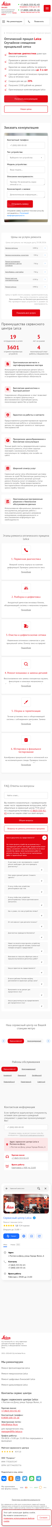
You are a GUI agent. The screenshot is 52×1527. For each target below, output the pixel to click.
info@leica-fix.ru (9, 1424)
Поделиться (4, 1478)
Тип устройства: (15, 152)
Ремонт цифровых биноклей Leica (18, 1379)
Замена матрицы (11, 248)
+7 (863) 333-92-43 (30, 4)
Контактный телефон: (18, 139)
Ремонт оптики (10, 287)
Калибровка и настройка (14, 272)
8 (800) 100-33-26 (10, 1417)
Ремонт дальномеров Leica (14, 1384)
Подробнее (26, 572)
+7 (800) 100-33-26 (30, 10)
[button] (3, 1041)
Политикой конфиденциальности (18, 214)
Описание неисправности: (20, 176)
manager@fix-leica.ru (11, 1431)
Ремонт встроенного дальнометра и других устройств (13, 263)
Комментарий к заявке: (19, 189)
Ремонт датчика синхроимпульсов (11, 279)
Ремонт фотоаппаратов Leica (15, 1368)
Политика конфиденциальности (26, 1499)
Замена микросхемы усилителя (17, 255)
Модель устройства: (17, 164)
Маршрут (13, 1236)
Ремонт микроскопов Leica (14, 1373)
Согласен (43, 1517)
